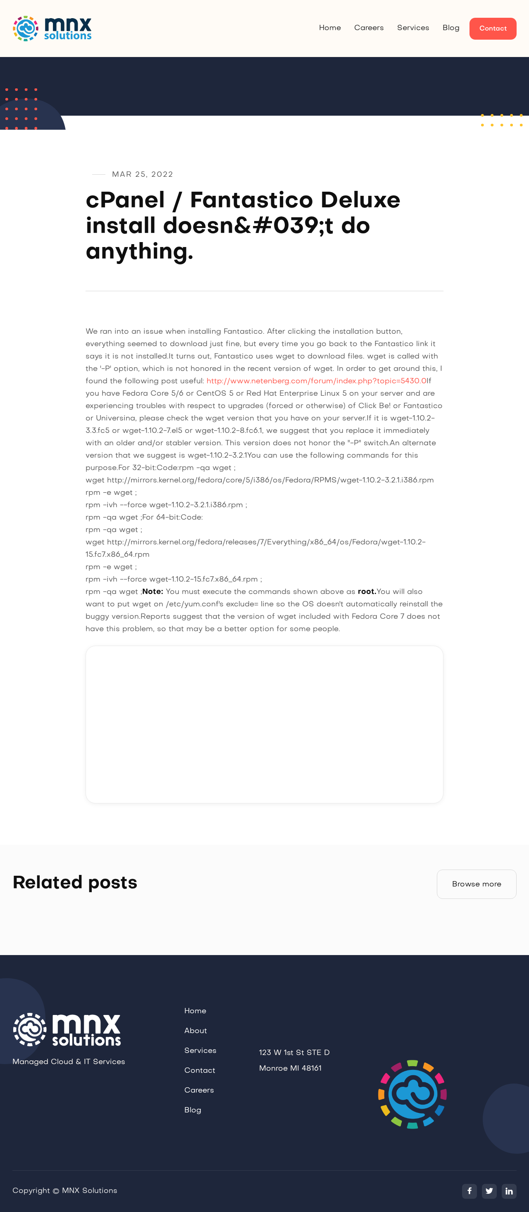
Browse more (476, 884)
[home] (53, 28)
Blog (451, 28)
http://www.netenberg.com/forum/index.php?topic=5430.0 (317, 381)
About (195, 1031)
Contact (493, 29)
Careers (369, 28)
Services (413, 28)
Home (330, 28)
